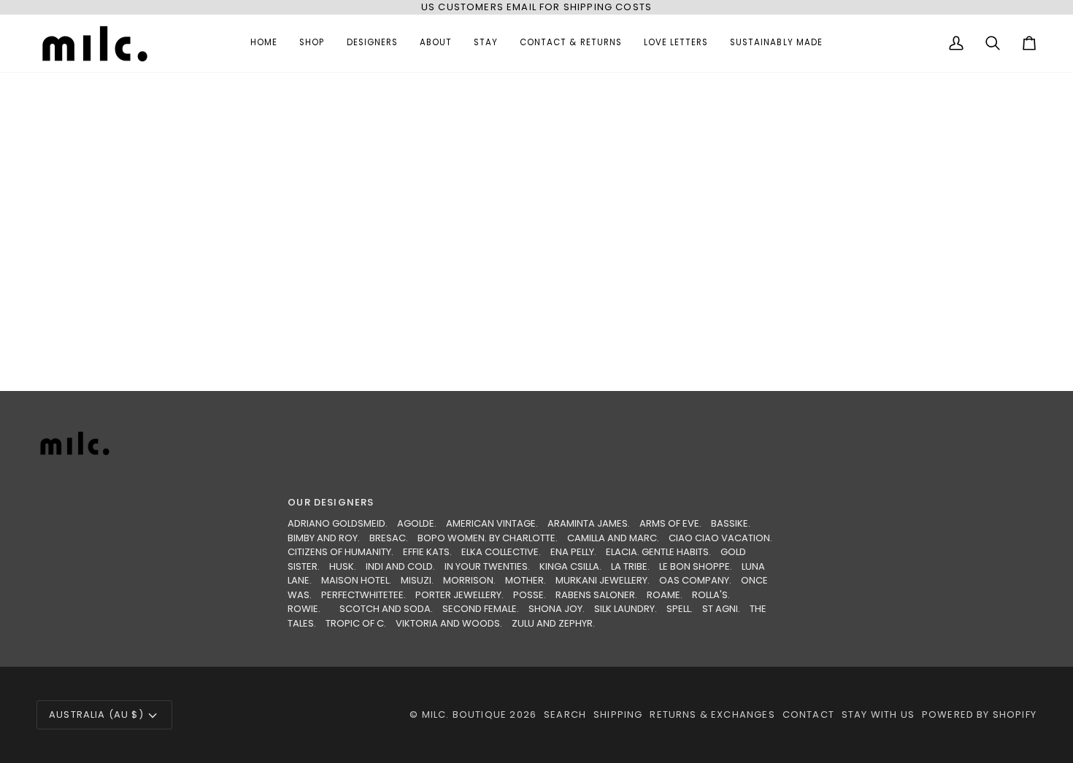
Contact (808, 714)
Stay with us (878, 714)
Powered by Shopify (979, 714)
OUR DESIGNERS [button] (331, 502)
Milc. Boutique (464, 714)
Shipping (617, 714)
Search (565, 714)
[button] (311, 43)
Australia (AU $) (96, 714)
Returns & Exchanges (712, 714)
